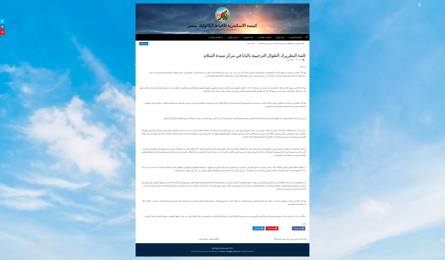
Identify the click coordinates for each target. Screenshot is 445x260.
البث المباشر (248, 37)
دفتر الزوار (280, 37)
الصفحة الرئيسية (295, 37)
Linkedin (258, 228)
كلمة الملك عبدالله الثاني (207, 239)
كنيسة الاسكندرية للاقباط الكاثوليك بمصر (222, 25)
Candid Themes (247, 251)
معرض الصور (233, 37)
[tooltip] (2, 21)
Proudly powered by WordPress (204, 251)
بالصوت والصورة (264, 37)
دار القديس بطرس (216, 37)
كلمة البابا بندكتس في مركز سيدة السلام (291, 239)
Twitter (284, 228)
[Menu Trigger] (419, 5)
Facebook (298, 228)
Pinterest (271, 228)
